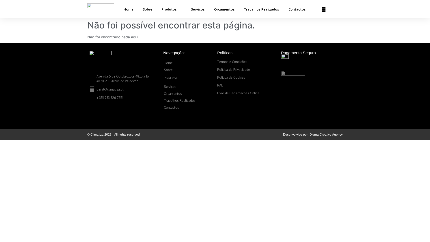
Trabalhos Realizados (261, 9)
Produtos (169, 9)
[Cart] (334, 9)
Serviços (198, 9)
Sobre (147, 9)
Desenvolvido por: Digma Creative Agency (313, 134)
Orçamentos (224, 9)
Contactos (297, 9)
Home (128, 9)
